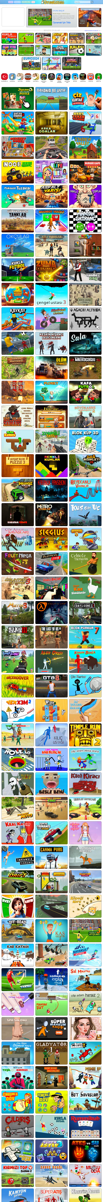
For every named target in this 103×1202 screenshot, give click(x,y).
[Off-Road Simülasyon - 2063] (18, 930)
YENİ (33, 2)
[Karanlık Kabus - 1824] (18, 514)
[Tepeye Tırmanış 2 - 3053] (85, 1053)
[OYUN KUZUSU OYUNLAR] (53, 3)
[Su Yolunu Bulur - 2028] (85, 710)
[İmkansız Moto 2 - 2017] (18, 808)
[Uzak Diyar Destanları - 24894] (51, 1077)
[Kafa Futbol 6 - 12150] (93, 38)
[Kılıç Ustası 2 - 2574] (51, 734)
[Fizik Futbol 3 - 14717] (60, 50)
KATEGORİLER (26, 2)
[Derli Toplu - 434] (85, 196)
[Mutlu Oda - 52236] (85, 1175)
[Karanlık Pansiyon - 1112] (51, 490)
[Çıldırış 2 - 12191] (18, 1126)
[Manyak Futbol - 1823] (51, 63)
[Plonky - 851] (51, 392)
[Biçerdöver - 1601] (18, 686)
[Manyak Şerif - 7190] (18, 783)
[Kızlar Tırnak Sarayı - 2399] (18, 1004)
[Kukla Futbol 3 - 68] (18, 269)
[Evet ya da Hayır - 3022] (18, 906)
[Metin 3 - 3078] (18, 612)
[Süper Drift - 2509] (18, 881)
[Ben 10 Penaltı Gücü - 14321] (43, 50)
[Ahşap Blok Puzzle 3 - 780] (18, 465)
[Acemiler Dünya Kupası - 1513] (71, 63)
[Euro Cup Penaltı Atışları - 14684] (26, 50)
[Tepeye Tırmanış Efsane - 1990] (51, 832)
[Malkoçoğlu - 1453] (85, 367)
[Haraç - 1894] (51, 416)
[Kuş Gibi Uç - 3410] (85, 514)
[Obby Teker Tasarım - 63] (85, 123)
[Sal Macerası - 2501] (85, 979)
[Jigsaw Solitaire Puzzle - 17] (18, 98)
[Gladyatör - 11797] (51, 1053)
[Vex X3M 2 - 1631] (18, 710)
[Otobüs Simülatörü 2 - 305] (51, 147)
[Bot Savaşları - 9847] (85, 1102)
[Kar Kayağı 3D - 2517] (18, 955)
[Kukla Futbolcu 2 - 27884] (9, 38)
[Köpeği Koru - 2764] (85, 906)
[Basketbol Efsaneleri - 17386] (9, 50)
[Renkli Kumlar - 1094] (51, 465)
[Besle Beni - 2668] (51, 783)
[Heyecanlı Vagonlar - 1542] (85, 490)
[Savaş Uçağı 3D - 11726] (51, 1175)
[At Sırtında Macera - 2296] (85, 857)
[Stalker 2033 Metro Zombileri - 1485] (51, 514)
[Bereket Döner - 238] (18, 147)
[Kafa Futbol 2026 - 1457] (85, 392)
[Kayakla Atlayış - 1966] (85, 955)
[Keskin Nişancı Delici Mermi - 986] (51, 343)
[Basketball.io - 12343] (43, 38)
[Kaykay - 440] (18, 318)
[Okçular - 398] (18, 245)
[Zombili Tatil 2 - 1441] (51, 441)
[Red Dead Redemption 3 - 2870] (18, 637)
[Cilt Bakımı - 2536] (85, 1028)
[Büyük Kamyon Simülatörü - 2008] (85, 881)
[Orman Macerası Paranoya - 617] (18, 367)
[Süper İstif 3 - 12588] (51, 1151)
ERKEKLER (17, 2)
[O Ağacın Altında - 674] (85, 318)
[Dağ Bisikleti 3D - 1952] (85, 465)
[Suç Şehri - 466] (85, 269)
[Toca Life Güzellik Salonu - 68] (51, 172)
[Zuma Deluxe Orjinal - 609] (51, 269)
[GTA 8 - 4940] (51, 686)
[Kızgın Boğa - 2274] (85, 661)
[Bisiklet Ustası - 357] (51, 318)
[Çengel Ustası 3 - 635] (51, 294)
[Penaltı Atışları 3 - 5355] (85, 930)
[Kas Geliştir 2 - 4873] (51, 930)
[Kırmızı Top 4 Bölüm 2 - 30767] (18, 1175)
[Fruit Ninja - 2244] (18, 563)
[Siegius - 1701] (51, 539)
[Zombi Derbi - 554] (18, 392)
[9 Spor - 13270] (26, 38)
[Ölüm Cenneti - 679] (51, 367)
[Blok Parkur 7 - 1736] (85, 637)
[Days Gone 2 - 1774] (85, 612)
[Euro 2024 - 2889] (31, 63)
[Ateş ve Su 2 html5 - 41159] (85, 1151)
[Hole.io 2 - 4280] (18, 759)
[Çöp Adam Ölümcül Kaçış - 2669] (18, 1053)
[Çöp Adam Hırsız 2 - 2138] (85, 1004)
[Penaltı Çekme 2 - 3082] (18, 979)
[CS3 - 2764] (18, 588)
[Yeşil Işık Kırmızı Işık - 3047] (18, 734)
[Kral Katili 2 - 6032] (18, 832)
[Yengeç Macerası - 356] (18, 294)
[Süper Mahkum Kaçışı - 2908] (51, 1028)
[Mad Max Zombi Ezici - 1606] (51, 808)
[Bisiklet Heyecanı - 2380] (85, 808)
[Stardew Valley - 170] (85, 147)
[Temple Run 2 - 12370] (85, 734)
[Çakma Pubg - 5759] (51, 857)
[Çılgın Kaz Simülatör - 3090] (85, 588)
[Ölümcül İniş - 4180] (51, 563)
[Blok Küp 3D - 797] (85, 441)
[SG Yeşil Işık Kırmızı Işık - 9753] (18, 1077)
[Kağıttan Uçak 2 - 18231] (18, 1151)
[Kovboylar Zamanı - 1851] (18, 416)
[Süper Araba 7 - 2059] (51, 955)
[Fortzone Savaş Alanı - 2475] (18, 661)
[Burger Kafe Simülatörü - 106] (85, 172)
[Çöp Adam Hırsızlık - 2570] (51, 759)
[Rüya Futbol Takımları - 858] (18, 343)
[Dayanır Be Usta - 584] (51, 98)
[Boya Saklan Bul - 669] (85, 245)
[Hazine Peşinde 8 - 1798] (85, 539)
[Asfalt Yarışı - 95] (51, 196)
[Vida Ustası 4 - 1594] (51, 710)
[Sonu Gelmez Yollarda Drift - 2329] (51, 906)
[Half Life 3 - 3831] (51, 612)
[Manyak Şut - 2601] (51, 1004)
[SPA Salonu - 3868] (18, 1028)
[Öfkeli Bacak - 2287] (51, 588)
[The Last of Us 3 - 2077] (51, 637)
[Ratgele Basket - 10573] (76, 38)
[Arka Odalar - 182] (51, 123)
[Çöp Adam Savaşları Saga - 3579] (18, 539)
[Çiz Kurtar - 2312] (85, 686)
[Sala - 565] (85, 343)
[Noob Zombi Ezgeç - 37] (18, 172)
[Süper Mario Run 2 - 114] (18, 123)
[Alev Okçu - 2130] (51, 661)
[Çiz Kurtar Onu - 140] (85, 98)
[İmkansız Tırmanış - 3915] (18, 857)
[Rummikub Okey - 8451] (85, 1126)
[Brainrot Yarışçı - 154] (51, 220)
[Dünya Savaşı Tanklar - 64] (18, 220)
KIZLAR (11, 2)
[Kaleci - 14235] (76, 50)
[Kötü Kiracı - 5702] (85, 783)
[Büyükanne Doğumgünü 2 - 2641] (85, 416)
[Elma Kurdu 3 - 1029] (18, 441)
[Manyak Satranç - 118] (85, 220)
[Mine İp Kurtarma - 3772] (85, 1077)
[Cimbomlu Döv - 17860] (18, 1102)
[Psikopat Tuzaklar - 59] (18, 196)
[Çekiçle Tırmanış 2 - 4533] (85, 563)
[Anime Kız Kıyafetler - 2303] (85, 832)
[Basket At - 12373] (60, 38)
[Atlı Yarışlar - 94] (51, 245)
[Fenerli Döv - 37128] (51, 1102)
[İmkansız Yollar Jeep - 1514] (18, 490)
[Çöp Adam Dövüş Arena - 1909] (85, 759)
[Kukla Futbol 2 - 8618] (93, 50)
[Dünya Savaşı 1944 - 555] (85, 294)
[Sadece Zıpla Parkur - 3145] (51, 979)
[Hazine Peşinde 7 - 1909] (51, 881)
